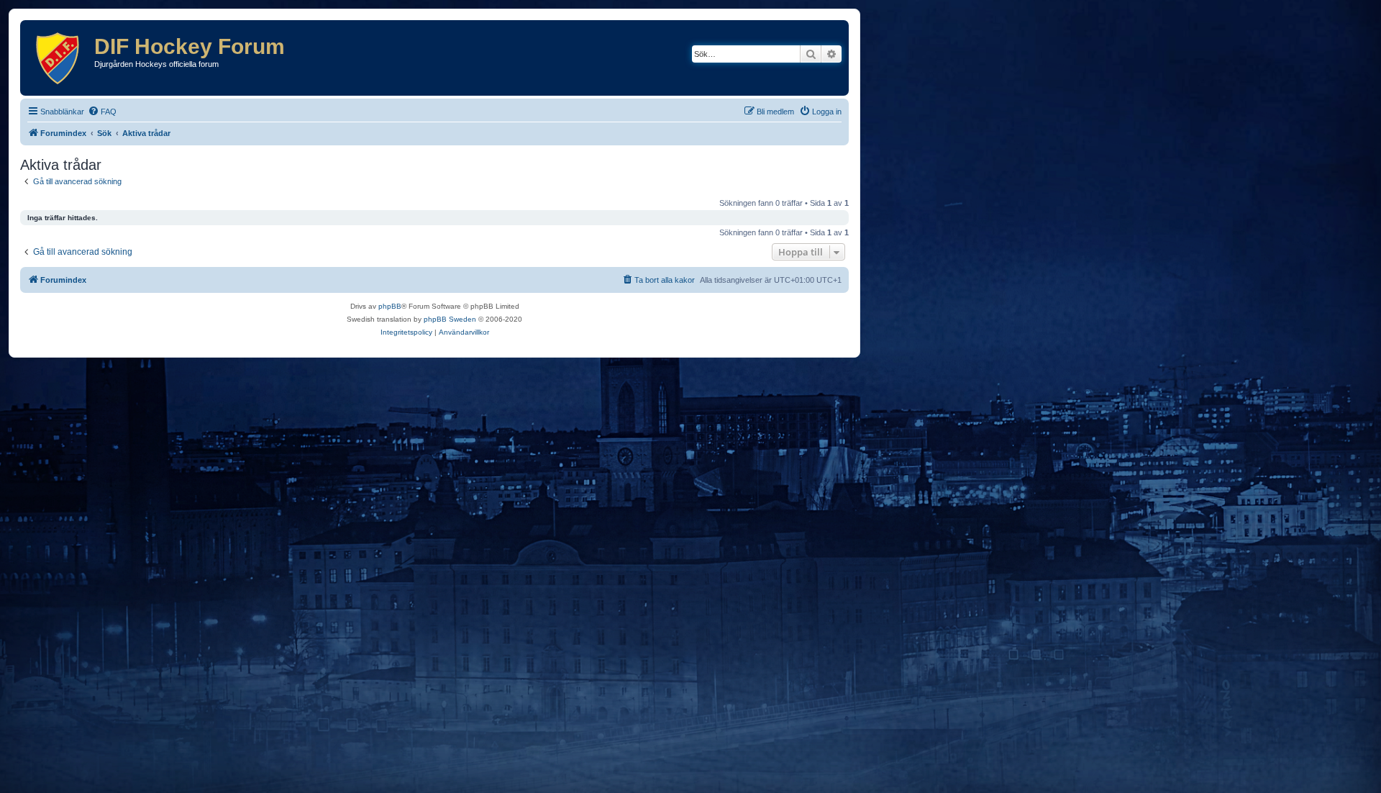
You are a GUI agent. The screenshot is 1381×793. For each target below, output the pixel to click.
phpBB (389, 306)
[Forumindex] (59, 58)
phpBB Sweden (450, 319)
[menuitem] (102, 111)
